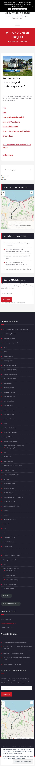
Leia (5, 452)
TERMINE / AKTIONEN (10, 519)
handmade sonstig (9, 414)
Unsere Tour (8, 136)
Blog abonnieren (8, 356)
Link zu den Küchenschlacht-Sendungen (17, 243)
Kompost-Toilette (9, 437)
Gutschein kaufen (9, 387)
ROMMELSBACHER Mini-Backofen (13, 497)
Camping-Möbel (8, 361)
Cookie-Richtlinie (20, 758)
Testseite (6, 524)
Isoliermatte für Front (10, 428)
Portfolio (6, 479)
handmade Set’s (8, 405)
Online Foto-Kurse (9, 470)
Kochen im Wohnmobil (10, 432)
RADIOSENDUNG (8, 492)
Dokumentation (10, 575)
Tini (4, 108)
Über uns (6, 533)
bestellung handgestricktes (11, 343)
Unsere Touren (8, 546)
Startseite (6, 515)
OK (9, 9)
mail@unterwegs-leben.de (8, 623)
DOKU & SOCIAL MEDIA (10, 374)
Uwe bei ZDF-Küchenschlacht (12, 555)
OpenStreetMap (19, 225)
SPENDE (6, 510)
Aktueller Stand (10, 571)
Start (9, 42)
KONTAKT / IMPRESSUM (11, 441)
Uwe (4, 112)
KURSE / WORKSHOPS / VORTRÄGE (14, 446)
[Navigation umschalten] (17, 24)
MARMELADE (7, 457)
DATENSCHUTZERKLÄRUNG (11, 604)
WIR (5, 564)
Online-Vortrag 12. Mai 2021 (11, 475)
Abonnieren (6, 299)
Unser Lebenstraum (9, 537)
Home (5, 423)
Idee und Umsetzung (11, 122)
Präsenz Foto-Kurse (9, 484)
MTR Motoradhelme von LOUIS (13, 466)
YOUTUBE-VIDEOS (9, 589)
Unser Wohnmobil (10, 126)
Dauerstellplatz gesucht (10, 370)
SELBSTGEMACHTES (9, 501)
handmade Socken (9, 410)
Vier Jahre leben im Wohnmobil (15, 269)
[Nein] (33, 6)
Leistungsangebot (11, 448)
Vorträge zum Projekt (10, 560)
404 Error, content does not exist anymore (16, 329)
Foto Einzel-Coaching (10, 378)
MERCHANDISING (9, 461)
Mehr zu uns (8, 155)
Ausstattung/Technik (10, 334)
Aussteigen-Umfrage (9, 338)
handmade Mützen (9, 396)
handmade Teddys (9, 419)
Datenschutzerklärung (10, 365)
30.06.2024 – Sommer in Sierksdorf (16, 256)
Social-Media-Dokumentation (12, 506)
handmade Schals (9, 401)
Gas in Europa (7, 383)
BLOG (5, 347)
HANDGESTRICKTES (9, 392)
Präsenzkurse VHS (9, 488)
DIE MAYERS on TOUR (17, 13)
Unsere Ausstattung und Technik (16, 131)
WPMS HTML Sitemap (10, 584)
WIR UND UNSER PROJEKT (19, 42)
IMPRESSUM (6, 596)
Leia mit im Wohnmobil (13, 117)
